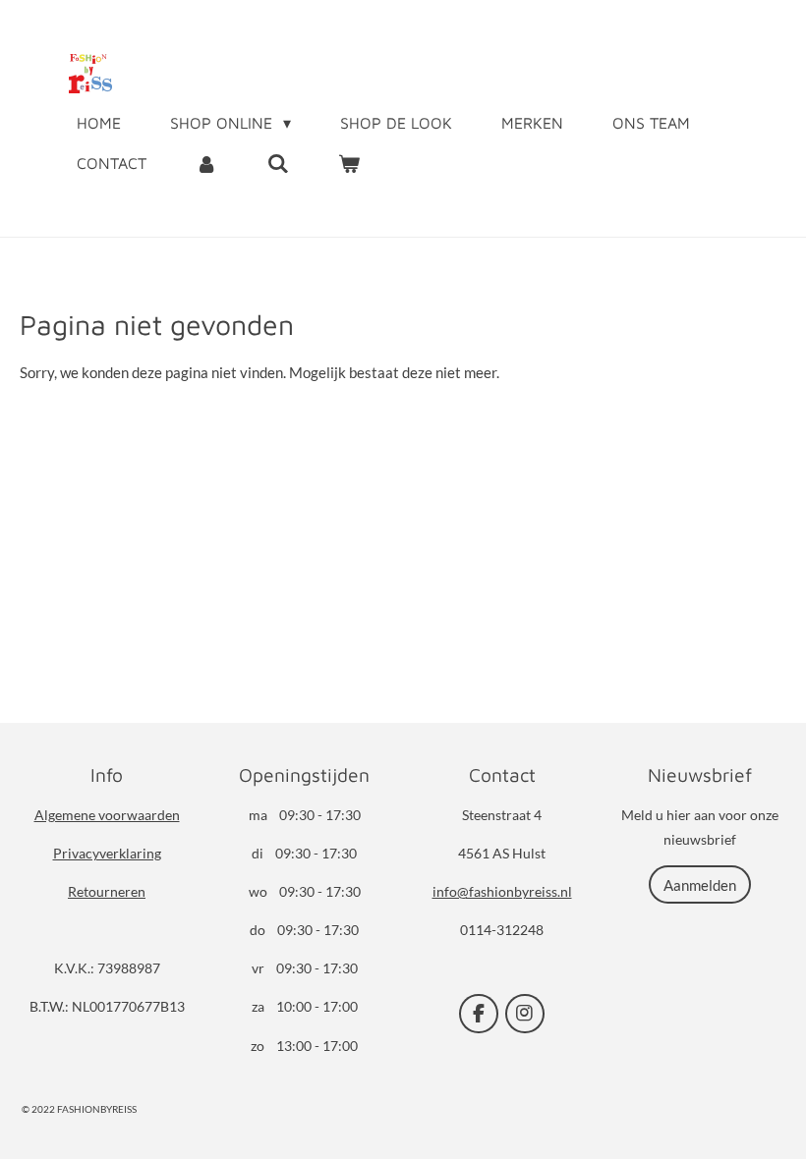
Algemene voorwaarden (107, 814)
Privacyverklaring (107, 853)
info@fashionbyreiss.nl (502, 891)
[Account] (206, 163)
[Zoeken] (277, 163)
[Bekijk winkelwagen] (348, 163)
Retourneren (106, 891)
